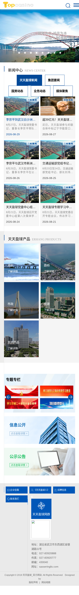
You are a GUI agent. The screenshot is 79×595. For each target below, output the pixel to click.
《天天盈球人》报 (40, 491)
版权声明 (33, 582)
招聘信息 (62, 490)
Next (70, 397)
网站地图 (46, 582)
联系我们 (14, 499)
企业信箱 (14, 490)
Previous (8, 397)
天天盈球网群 (41, 514)
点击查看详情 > (19, 433)
